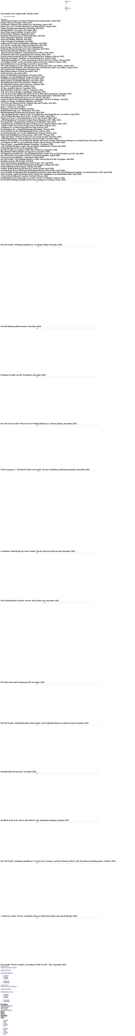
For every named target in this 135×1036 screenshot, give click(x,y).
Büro (3, 1012)
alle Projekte (4, 19)
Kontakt (4, 1015)
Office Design (4, 1008)
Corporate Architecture (6, 1010)
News (3, 1014)
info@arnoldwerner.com (7, 973)
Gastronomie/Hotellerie (6, 1005)
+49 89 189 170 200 (6, 970)
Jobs (2, 1017)
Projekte (4, 1004)
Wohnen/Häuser (5, 1007)
